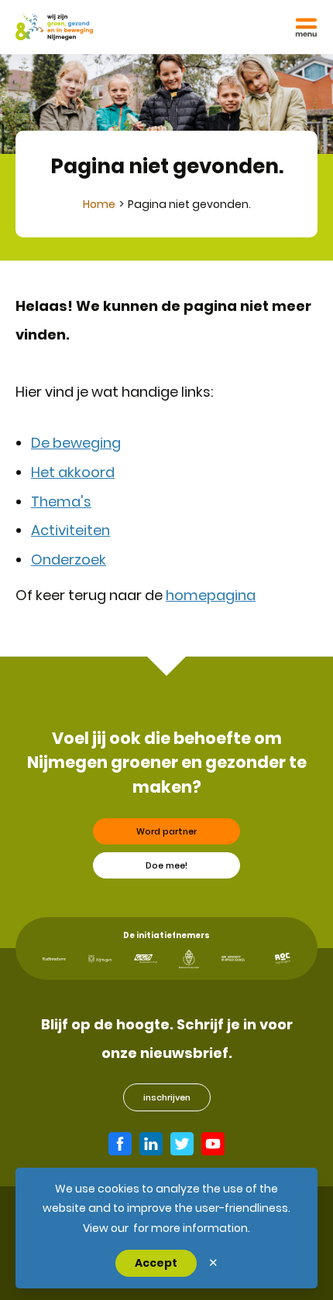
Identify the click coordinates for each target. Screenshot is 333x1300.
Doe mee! (166, 865)
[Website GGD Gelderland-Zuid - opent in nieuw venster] (145, 958)
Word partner (166, 831)
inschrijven (167, 1097)
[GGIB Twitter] (182, 1143)
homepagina (211, 595)
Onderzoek (68, 559)
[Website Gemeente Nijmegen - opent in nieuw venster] (100, 959)
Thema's (61, 501)
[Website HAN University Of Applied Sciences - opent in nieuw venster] (233, 958)
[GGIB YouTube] (213, 1143)
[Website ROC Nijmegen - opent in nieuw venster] (282, 958)
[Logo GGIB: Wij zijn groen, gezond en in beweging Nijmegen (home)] (54, 27)
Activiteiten (70, 530)
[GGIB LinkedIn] (151, 1143)
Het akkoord (73, 472)
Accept (156, 1263)
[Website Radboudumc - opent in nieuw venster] (54, 958)
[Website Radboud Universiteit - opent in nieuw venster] (189, 959)
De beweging (76, 442)
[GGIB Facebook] (120, 1143)
